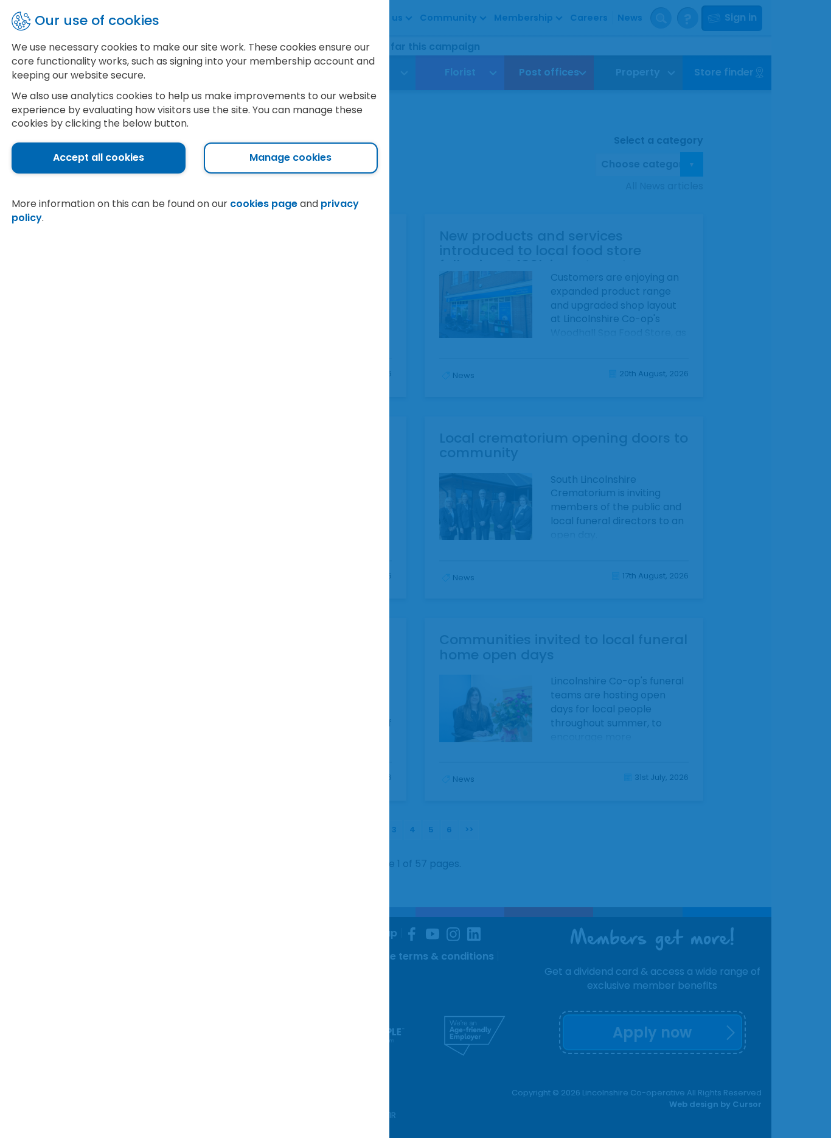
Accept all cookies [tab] (98, 157)
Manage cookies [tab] (290, 157)
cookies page (263, 204)
